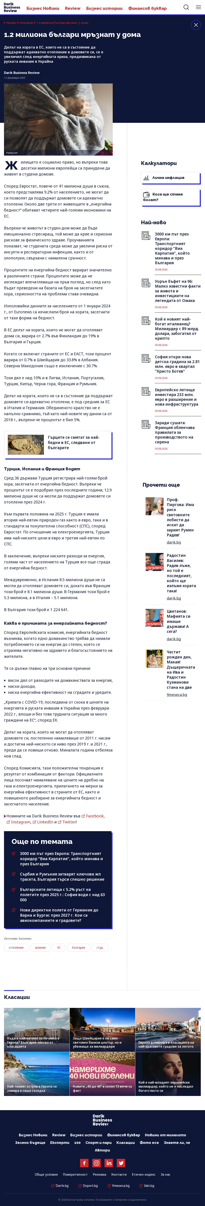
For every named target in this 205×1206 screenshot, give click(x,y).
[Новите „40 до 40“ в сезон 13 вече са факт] (102, 1074)
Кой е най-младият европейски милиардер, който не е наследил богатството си (166, 1086)
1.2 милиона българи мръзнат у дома (62, 23)
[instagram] (96, 1163)
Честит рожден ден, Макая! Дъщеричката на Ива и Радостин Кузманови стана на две (181, 669)
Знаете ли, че (177, 1142)
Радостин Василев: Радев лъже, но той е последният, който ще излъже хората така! (181, 573)
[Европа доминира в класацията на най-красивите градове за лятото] (168, 1030)
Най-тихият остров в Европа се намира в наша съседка (32, 1088)
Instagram (20, 822)
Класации (26, 23)
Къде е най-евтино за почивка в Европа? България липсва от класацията (33, 1042)
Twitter (69, 822)
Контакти (119, 1174)
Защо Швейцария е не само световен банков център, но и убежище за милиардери (97, 1042)
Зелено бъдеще (30, 1142)
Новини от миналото (165, 1135)
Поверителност (75, 1174)
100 (77, 1142)
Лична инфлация (168, 177)
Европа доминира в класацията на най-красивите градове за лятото (166, 1044)
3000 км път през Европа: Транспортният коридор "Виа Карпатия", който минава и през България (61, 859)
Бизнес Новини (43, 8)
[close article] (196, 25)
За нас (165, 1174)
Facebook (95, 816)
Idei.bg (149, 1185)
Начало (11, 23)
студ (99, 947)
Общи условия (46, 1174)
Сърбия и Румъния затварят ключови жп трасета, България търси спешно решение (62, 876)
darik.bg (174, 542)
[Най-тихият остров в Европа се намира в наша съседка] (36, 1074)
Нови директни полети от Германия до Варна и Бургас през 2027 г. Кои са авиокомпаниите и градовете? (59, 915)
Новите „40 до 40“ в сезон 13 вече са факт (102, 1088)
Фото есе (149, 1142)
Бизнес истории (104, 8)
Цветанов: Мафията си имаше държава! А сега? (178, 621)
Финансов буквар (147, 8)
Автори (102, 1150)
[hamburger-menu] (198, 7)
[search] (186, 7)
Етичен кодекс (144, 1174)
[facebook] (84, 1163)
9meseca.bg (177, 694)
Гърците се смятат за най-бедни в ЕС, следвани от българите (73, 442)
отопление (16, 947)
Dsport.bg (90, 1185)
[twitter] (121, 1163)
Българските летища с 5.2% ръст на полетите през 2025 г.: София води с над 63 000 (62, 894)
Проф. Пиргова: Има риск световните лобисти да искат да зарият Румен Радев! (180, 517)
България (78, 947)
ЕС (59, 947)
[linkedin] (109, 1163)
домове (40, 947)
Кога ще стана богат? (163, 197)
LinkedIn (45, 822)
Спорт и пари (98, 1142)
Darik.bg (62, 1185)
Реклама (99, 1174)
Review (72, 8)
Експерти (59, 1142)
